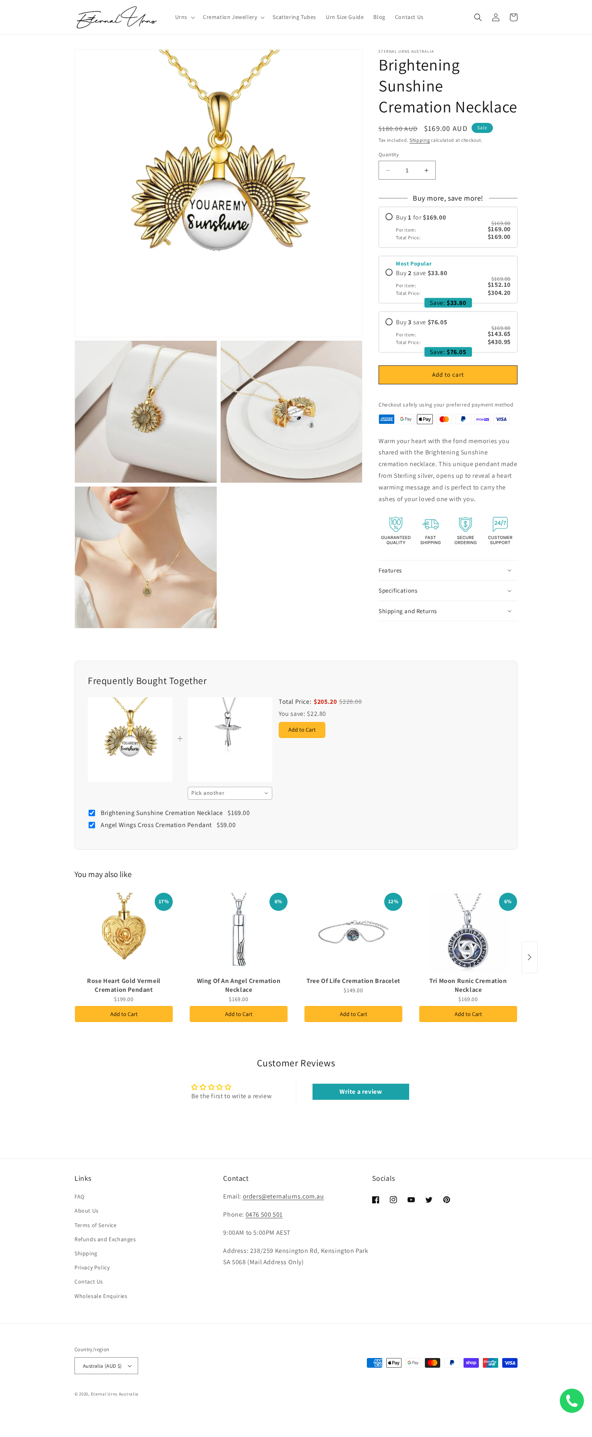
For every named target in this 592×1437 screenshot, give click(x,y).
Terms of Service (96, 1225)
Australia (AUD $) (102, 1365)
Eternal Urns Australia (115, 1394)
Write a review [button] (360, 1091)
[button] (184, 16)
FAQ (80, 1196)
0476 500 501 (264, 1214)
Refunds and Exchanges (105, 1239)
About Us (87, 1210)
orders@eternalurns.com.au (283, 1196)
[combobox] (230, 793)
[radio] (448, 227)
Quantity (389, 154)
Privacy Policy (92, 1267)
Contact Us (89, 1281)
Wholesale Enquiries (101, 1296)
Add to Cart (124, 1014)
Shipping (420, 140)
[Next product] (530, 957)
